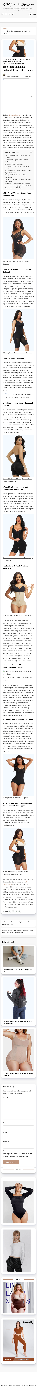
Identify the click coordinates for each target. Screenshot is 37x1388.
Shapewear (17, 61)
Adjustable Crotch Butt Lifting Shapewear (17, 615)
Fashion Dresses (24, 59)
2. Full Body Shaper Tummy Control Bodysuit (16, 161)
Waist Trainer (19, 63)
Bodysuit (15, 59)
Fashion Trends (8, 61)
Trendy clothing (8, 63)
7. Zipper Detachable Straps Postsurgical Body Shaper (18, 180)
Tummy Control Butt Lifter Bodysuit (15, 798)
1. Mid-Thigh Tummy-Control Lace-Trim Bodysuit (18, 156)
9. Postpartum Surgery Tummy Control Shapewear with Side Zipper (18, 187)
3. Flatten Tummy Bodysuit (14, 164)
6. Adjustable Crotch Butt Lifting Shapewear (15, 176)
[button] (30, 152)
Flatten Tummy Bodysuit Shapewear (17, 397)
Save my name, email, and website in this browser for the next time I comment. (18, 1155)
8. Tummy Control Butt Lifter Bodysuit (17, 184)
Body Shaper (7, 59)
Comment (6, 1097)
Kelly (8, 74)
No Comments (27, 76)
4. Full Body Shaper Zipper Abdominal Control (17, 167)
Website (6, 1142)
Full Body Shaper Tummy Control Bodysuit (17, 353)
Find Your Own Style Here (18, 4)
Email (5, 1132)
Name (5, 1123)
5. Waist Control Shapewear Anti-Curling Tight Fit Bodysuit (18, 172)
